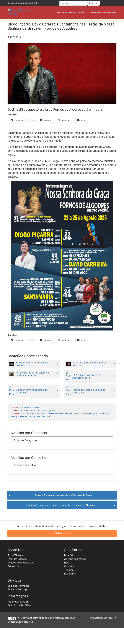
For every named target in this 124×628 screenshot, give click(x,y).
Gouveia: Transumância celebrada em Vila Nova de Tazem (63, 495)
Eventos (72, 12)
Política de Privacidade (20, 562)
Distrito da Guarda (28, 410)
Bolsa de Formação (19, 585)
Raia (66, 562)
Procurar (93, 3)
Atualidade (26, 407)
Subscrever (62, 533)
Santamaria (46, 416)
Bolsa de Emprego (18, 589)
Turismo (92, 12)
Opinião (112, 12)
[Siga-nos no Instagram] (114, 3)
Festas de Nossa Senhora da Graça (63, 413)
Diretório (82, 12)
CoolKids (69, 566)
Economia (102, 12)
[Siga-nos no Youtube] (108, 3)
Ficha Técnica (15, 555)
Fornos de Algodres (47, 410)
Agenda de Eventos (75, 558)
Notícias (61, 12)
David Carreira (26, 413)
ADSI (31, 621)
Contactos (14, 566)
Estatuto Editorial (17, 558)
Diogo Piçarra (40, 413)
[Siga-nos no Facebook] (102, 3)
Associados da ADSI (102, 617)
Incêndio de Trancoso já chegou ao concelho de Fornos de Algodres (60, 505)
